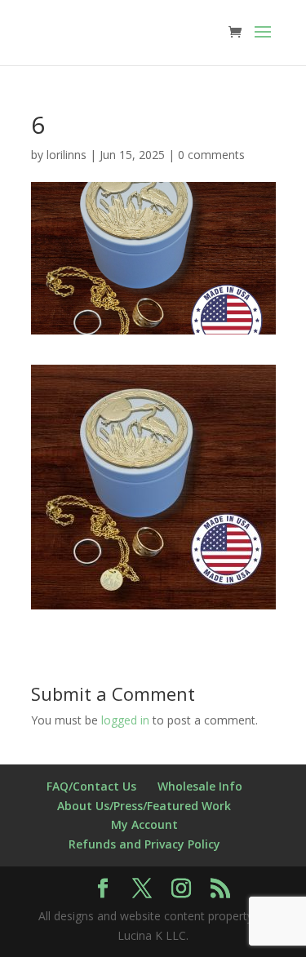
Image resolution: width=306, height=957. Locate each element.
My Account (144, 824)
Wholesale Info (199, 786)
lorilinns (66, 154)
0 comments (211, 154)
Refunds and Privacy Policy (144, 844)
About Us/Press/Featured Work (144, 805)
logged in (125, 720)
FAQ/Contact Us (91, 786)
